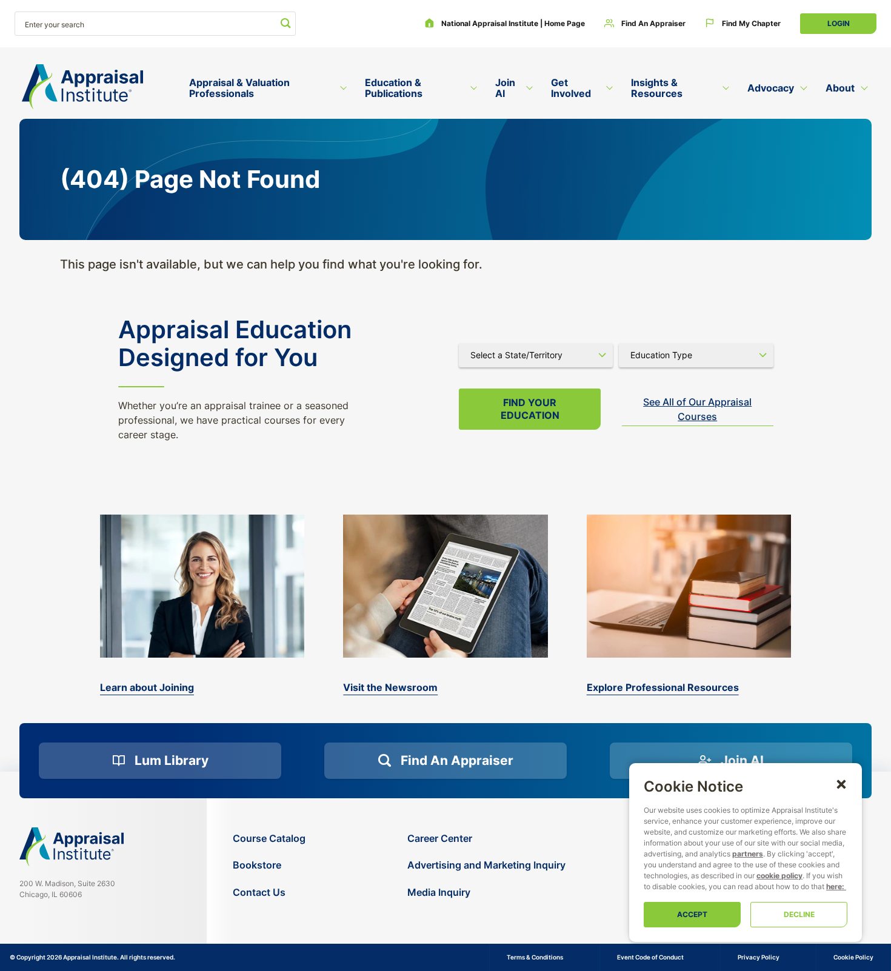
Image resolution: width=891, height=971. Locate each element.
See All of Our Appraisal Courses (697, 409)
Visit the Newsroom (390, 687)
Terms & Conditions (535, 957)
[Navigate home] (71, 846)
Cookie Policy (853, 957)
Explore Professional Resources (663, 687)
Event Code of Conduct (650, 957)
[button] (841, 784)
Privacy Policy (758, 957)
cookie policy (779, 875)
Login (838, 23)
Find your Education (530, 408)
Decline (799, 914)
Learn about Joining (147, 687)
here (834, 886)
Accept (692, 914)
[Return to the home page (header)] (82, 87)
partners (747, 853)
